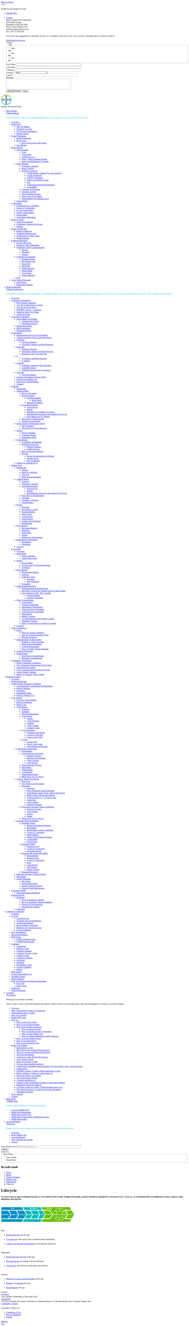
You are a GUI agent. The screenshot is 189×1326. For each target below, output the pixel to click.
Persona (25, 250)
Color (24, 152)
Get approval (11, 1239)
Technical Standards (35, 598)
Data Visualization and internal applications (28, 981)
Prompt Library (22, 134)
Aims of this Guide (29, 558)
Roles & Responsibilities (32, 644)
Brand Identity (17, 148)
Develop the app (13, 1261)
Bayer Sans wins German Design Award (32, 1050)
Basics (19, 630)
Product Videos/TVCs (25, 695)
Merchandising (33, 835)
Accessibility (32, 187)
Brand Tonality (28, 168)
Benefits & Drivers (29, 637)
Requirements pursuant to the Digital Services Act (47, 414)
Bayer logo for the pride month (34, 143)
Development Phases (30, 572)
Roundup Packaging (30, 872)
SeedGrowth (21, 1069)
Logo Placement (28, 730)
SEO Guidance (28, 426)
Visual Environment (24, 222)
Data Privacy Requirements (27, 382)
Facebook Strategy (29, 342)
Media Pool (11, 1099)
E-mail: (9, 75)
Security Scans (33, 458)
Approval (25, 482)
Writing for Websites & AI (27, 463)
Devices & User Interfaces (32, 904)
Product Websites (29, 433)
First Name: (11, 64)
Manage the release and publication (20, 1279)
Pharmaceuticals (17, 895)
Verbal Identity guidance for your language (44, 173)
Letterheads (21, 946)
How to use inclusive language (28, 1027)
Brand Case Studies (19, 1045)
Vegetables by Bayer (24, 1092)
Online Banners (28, 268)
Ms (12, 53)
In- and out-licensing (24, 210)
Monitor (9, 1283)
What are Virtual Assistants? (33, 633)
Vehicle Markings (18, 990)
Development (21, 440)
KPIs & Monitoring (29, 883)
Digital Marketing (23, 879)
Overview (15, 122)
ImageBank (21, 877)
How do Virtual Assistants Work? (35, 635)
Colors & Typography (36, 832)
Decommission (12, 1288)
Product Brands (22, 238)
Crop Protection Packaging (32, 753)
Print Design (32, 867)
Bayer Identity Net (18, 1135)
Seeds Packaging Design (32, 765)
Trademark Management (26, 233)
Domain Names (28, 396)
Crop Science (16, 698)
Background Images (19, 935)
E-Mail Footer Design (25, 942)
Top (2, 1324)
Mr (12, 58)
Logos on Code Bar (35, 735)
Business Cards (22, 949)
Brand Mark (32, 828)
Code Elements (33, 721)
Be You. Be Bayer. (24, 243)
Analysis (25, 574)
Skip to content (7, 2)
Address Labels (22, 956)
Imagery (25, 254)
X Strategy (26, 361)
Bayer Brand (11, 111)
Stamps (19, 969)
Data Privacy (21, 282)
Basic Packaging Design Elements (41, 791)
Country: (9, 72)
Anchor (30, 719)
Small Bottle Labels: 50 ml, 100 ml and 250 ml (46, 793)
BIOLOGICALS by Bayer (33, 777)
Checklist (25, 498)
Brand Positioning (18, 136)
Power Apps (21, 986)
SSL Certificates (33, 461)
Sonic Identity (22, 201)
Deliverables (27, 614)
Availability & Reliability (32, 442)
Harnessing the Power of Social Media (32, 335)
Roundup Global (28, 823)
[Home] (6, 104)
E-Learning (16, 549)
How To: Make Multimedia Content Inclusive (40, 1036)
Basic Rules (37, 400)
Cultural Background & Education (41, 185)
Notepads (20, 962)
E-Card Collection (23, 930)
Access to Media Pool (20, 1110)
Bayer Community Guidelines (28, 663)
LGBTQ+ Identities (35, 178)
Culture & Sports (23, 314)
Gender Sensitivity (34, 175)
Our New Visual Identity (26, 700)
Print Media (26, 767)
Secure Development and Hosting (40, 456)
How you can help (18, 1015)
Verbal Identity (22, 164)
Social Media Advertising (26, 319)
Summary (25, 712)
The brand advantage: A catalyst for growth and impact (38, 1089)
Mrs (13, 48)
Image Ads (26, 264)
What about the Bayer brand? (23, 1013)
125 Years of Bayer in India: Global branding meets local (39, 1087)
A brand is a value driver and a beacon (32, 1057)
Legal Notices (27, 519)
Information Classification (32, 607)
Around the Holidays (25, 923)
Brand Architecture (19, 229)
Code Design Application (26, 749)
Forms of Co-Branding (25, 208)
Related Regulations (24, 285)
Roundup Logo (33, 846)
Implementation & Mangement (28, 640)
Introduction (21, 389)
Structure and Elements (36, 758)
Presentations (27, 751)
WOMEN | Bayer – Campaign (28, 310)
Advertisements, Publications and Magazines (34, 686)
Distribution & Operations (27, 540)
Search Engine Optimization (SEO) (30, 423)
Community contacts (9, 1304)
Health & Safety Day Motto (27, 312)
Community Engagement (21, 660)
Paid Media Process (30, 324)
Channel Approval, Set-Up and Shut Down (34, 338)
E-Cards (14, 916)
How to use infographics (26, 1041)
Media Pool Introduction (21, 1112)
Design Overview (34, 756)
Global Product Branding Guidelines (26, 684)
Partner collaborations (25, 213)
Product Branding (13, 677)
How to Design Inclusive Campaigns (37, 1031)
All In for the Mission (25, 1055)
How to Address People (31, 1029)
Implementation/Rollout (26, 586)
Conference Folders (24, 958)
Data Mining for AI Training (38, 416)
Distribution (26, 542)
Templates (26, 568)
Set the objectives (13, 1235)
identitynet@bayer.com (15, 40)
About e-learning (28, 556)
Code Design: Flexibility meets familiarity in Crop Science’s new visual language (49, 1066)
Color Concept (33, 726)
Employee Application (15, 911)
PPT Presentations (18, 932)
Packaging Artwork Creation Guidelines (38, 807)
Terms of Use (32, 407)
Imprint (30, 410)
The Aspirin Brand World (26, 1078)
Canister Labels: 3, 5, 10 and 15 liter (41, 798)
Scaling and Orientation (31, 521)
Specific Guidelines (29, 472)
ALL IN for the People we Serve (29, 305)
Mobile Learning (28, 616)
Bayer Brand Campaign (26, 303)
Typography (26, 154)
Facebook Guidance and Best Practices (37, 344)
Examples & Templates (25, 257)
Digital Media (27, 770)
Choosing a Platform (30, 500)
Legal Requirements (30, 405)
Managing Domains (35, 403)
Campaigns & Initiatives (21, 300)
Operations (26, 544)
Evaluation (26, 584)
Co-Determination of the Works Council (38, 619)
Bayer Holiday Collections (27, 925)
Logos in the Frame (35, 737)
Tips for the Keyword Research (34, 428)
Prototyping (26, 533)
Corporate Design (29, 435)
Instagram (20, 347)
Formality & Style (29, 192)
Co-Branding (16, 203)
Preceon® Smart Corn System (28, 1076)
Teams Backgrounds (30, 774)
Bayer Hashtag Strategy (31, 194)
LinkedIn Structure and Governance (36, 370)
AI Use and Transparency (26, 131)
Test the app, (11, 1266)
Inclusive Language (30, 171)
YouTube (20, 372)
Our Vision (26, 881)
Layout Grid (32, 742)
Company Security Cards (26, 953)
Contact (9, 18)
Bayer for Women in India (27, 1062)
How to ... (15, 1020)
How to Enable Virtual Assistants (35, 649)
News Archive (17, 1094)
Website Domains (34, 398)
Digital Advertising (24, 326)
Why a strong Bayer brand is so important (28, 1011)
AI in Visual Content (24, 1059)
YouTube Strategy (29, 375)
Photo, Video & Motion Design (34, 159)
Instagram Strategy (29, 349)
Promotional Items (23, 331)
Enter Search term (8, 1146)
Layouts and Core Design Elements (36, 565)
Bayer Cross (21, 141)
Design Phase (27, 563)
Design (19, 430)
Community (6, 1299)
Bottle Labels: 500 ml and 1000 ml (41, 795)
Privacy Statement (13, 1315)
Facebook (20, 340)
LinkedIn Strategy (29, 368)
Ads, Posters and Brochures (33, 784)
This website (11, 1157)
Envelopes (20, 960)
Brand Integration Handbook (28, 893)
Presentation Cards (24, 965)
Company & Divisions (31, 189)
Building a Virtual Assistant (33, 642)
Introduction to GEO (24, 1048)
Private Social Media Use (26, 379)
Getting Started (22, 391)
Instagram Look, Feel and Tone (34, 354)
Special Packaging (34, 804)
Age (28, 182)
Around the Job (22, 918)
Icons (29, 863)
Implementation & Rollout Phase (35, 588)
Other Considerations (25, 600)
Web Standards (33, 581)
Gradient (30, 723)
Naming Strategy (28, 512)
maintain (20, 1283)
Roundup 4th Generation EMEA (35, 853)
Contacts (20, 384)
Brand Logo (21, 705)
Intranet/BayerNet (29, 437)
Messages (25, 252)
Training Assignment (30, 605)
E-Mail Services (33, 449)
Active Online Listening (26, 672)
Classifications (27, 502)
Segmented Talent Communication (30, 247)
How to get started (29, 393)
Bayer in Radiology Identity (33, 900)
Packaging (20, 691)
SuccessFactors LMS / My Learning (36, 593)
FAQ (18, 278)
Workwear (15, 988)
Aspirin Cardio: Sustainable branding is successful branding (40, 1083)
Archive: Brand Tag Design (27, 779)
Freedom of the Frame (36, 732)
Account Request (13, 1122)
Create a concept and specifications (20, 1244)
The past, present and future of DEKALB (33, 1052)
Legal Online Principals (20, 280)
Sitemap (4, 1321)
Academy (10, 993)
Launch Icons (27, 516)
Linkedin (20, 363)
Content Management (30, 647)
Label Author (32, 811)
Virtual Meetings (28, 275)
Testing (25, 535)
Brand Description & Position (39, 825)
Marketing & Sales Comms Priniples (31, 874)
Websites (15, 386)
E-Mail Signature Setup (25, 939)
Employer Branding (19, 240)
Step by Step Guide (35, 744)
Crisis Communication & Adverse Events (33, 670)
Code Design (21, 707)
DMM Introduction (19, 1119)
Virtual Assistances (19, 628)
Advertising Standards (20, 317)
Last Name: (11, 67)
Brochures (26, 266)
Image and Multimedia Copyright (35, 161)
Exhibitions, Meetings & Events (29, 224)
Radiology (20, 897)
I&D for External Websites (32, 451)
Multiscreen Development (32, 537)
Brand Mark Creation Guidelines (40, 830)
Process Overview (34, 809)
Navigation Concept (30, 509)
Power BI (20, 983)
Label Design (32, 763)
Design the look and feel (16, 1257)
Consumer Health (18, 890)
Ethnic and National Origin (38, 180)
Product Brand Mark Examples (39, 837)
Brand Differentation (30, 714)
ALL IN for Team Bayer (26, 307)
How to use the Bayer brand (27, 1024)
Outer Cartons (32, 802)
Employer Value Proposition (27, 245)
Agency (30, 814)
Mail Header (16, 972)
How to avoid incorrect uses (27, 1043)
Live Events (26, 273)
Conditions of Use (13, 1312)
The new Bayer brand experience (29, 1064)
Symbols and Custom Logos (27, 236)
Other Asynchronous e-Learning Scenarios (39, 623)
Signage (19, 226)
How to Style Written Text (32, 1034)
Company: (10, 70)
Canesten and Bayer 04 (25, 1080)
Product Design (33, 870)
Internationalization (29, 528)
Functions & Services (30, 444)
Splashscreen (27, 523)
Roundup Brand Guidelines (27, 821)
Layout (24, 739)
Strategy (25, 470)
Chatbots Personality (24, 651)
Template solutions (24, 951)
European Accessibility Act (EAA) (41, 412)
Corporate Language (30, 166)
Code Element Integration (37, 746)
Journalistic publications (26, 217)
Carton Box (31, 800)
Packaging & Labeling (31, 907)
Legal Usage (32, 842)
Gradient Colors (33, 728)
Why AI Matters (23, 127)
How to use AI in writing (32, 196)
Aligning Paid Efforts (30, 321)
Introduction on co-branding (27, 206)
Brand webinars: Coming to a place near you (34, 1073)
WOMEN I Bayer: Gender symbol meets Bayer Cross (38, 1071)
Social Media (27, 271)
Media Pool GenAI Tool (21, 1115)
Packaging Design (34, 851)
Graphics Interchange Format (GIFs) (31, 377)
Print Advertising (23, 328)
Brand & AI (16, 124)
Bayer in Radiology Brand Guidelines (37, 902)
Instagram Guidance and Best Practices (37, 351)
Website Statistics (34, 447)
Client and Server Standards (33, 609)
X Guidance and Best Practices (34, 358)
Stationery (15, 944)
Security (25, 454)
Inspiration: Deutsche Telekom (28, 1085)
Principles (26, 507)
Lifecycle (25, 475)
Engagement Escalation (25, 667)
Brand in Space (17, 220)
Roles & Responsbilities (31, 477)
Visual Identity (22, 150)
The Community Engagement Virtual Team (34, 665)
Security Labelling (23, 967)
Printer (29, 816)
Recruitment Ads (28, 261)
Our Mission (21, 145)
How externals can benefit (22, 1140)
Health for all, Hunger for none (29, 928)
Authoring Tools (28, 577)
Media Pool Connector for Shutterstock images (30, 1117)
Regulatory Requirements (32, 658)
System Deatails (33, 595)
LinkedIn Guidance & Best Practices (36, 365)
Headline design (28, 259)
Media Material (17, 979)
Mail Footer (16, 937)
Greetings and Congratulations (28, 921)
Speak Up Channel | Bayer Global (30, 674)
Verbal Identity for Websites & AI (35, 199)
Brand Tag (26, 781)
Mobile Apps (16, 465)
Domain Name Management (33, 888)
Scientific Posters (18, 976)
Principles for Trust (24, 129)
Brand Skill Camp (18, 1017)
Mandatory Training (30, 621)
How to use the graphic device (28, 1038)
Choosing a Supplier (30, 484)
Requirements (22, 653)
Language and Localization (33, 612)
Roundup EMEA (29, 844)
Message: (10, 78)
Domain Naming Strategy (32, 886)
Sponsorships (21, 215)
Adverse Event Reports (31, 421)
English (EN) (11, 13)
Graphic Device (28, 157)
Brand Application (13, 287)
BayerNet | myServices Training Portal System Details (43, 591)
